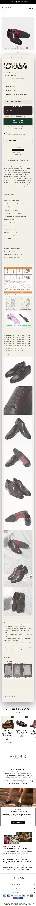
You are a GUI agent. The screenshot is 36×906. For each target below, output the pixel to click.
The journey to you (18, 690)
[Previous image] (14, 52)
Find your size (18, 822)
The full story (18, 164)
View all (18, 712)
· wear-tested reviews (18, 58)
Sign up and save (17, 892)
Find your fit (18, 106)
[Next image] (21, 52)
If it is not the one (18, 696)
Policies (17, 888)
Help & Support (17, 884)
